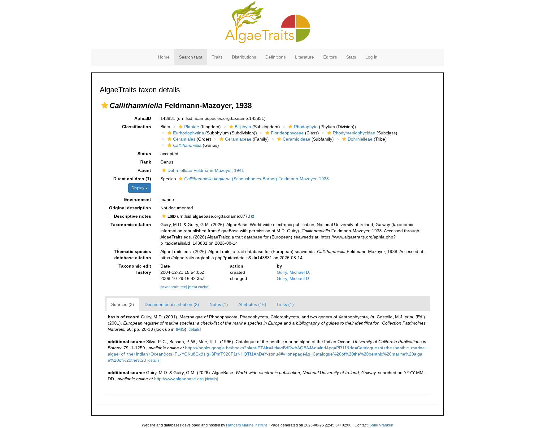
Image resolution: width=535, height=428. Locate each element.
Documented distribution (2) (172, 304)
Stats (351, 57)
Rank (145, 161)
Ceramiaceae (238, 139)
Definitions (275, 57)
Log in (371, 57)
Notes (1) (219, 304)
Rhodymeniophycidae (354, 132)
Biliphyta (243, 126)
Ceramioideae (296, 139)
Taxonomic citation (131, 224)
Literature (304, 57)
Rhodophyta (306, 126)
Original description (130, 207)
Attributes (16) (252, 304)
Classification (136, 126)
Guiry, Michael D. (293, 272)
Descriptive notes (132, 216)
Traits (217, 57)
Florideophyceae (287, 132)
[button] (105, 105)
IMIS (180, 329)
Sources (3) (122, 304)
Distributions (244, 57)
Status (144, 153)
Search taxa (190, 57)
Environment (137, 199)
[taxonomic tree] (174, 287)
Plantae (191, 126)
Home (164, 57)
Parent (144, 170)
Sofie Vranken (381, 425)
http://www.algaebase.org (179, 378)
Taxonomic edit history (135, 269)
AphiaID (142, 118)
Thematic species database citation (132, 254)
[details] (194, 329)
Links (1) (285, 304)
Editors (330, 57)
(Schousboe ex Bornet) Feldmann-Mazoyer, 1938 (256, 178)
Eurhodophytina (188, 132)
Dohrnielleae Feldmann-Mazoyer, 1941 (205, 170)
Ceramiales (184, 139)
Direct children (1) (132, 178)
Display (138, 188)
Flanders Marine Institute (247, 425)
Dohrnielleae (360, 139)
